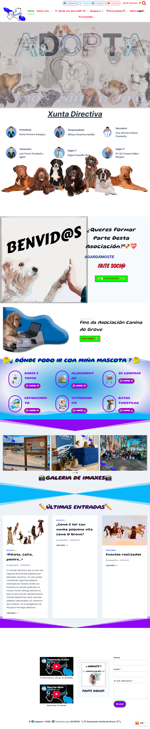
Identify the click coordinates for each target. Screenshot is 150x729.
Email (117, 669)
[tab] (73, 472)
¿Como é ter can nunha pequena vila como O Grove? (74, 529)
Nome (117, 658)
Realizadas (111, 550)
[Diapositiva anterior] (4, 65)
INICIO (31, 11)
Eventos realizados (123, 554)
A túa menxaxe (123, 681)
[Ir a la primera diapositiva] (146, 65)
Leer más (12, 613)
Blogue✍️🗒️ (97, 11)
